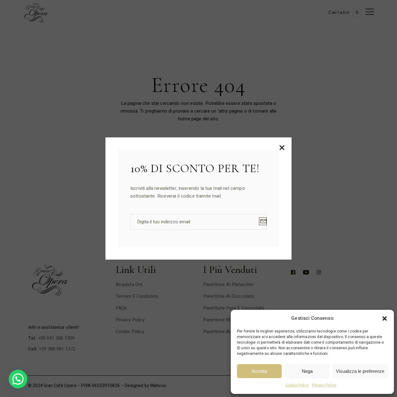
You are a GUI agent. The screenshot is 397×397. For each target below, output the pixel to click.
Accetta (259, 371)
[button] (384, 318)
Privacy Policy (324, 385)
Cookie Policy (297, 385)
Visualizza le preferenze (360, 371)
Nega (307, 371)
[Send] (263, 221)
